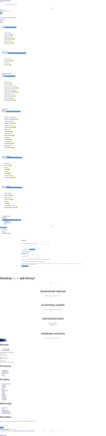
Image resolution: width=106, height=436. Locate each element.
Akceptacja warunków (4, 429)
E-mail (1, 426)
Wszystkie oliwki (5, 51)
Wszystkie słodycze (6, 156)
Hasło (23, 246)
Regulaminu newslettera (18, 430)
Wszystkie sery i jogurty (7, 73)
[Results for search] (53, 13)
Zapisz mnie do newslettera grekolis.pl (34, 261)
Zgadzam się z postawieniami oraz (17, 430)
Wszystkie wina (5, 108)
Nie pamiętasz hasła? (26, 251)
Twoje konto (2, 19)
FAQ (1, 21)
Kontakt (1, 22)
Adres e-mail (24, 256)
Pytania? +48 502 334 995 (5, 0)
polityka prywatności (33, 264)
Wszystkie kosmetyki (6, 216)
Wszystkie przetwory (6, 186)
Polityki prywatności (30, 430)
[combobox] (5, 11)
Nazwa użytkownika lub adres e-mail (29, 243)
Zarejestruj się (25, 266)
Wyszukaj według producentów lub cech (8, 17)
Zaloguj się (32, 249)
